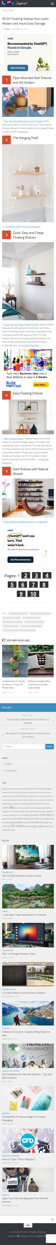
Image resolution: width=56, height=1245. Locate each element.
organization (38, 826)
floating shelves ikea (10, 626)
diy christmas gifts (22, 808)
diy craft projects (36, 808)
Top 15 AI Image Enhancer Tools (18, 953)
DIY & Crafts (8, 10)
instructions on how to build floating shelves (19, 630)
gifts (13, 822)
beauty (21, 800)
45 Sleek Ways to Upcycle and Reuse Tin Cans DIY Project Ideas (13, 684)
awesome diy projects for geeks (16, 789)
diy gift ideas (24, 811)
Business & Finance (11, 1071)
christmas (50, 800)
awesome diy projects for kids (12, 793)
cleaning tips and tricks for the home (34, 804)
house (45, 822)
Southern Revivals (30, 345)
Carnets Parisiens (32, 226)
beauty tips (41, 800)
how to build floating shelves (31, 626)
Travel (5, 911)
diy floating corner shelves (12, 622)
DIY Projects (35, 819)
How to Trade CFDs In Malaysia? (18, 1159)
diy (11, 807)
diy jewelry (34, 811)
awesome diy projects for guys (40, 789)
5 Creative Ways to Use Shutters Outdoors (24, 992)
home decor (35, 822)
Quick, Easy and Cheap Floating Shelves (21, 324)
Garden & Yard (9, 989)
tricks (12, 830)
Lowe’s (24, 131)
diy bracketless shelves (11, 618)
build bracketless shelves (18, 613)
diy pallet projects (22, 818)
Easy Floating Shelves (13, 438)
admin (7, 29)
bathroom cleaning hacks (10, 800)
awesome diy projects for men (32, 793)
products (6, 830)
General (6, 1113)
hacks (19, 822)
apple (4, 789)
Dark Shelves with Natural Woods (19, 522)
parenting (49, 826)
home (25, 822)
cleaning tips (15, 804)
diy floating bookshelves (31, 618)
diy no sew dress (21, 815)
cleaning (5, 803)
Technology (7, 872)
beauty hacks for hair (31, 800)
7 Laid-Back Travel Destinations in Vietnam (24, 914)
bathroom (50, 796)
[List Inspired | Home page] (19, 3)
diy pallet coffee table (40, 815)
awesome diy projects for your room (32, 796)
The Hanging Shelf (12, 226)
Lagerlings (42, 522)
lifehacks (27, 826)
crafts (5, 807)
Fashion (6, 1028)
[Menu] (52, 3)
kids (9, 826)
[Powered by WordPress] (18, 1236)
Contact (8, 764)
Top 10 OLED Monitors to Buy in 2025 (21, 875)
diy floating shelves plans (34, 622)
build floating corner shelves (40, 613)
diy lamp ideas (45, 811)
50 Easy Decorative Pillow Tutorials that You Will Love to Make (39, 684)
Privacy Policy (11, 770)
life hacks (17, 826)
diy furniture (14, 811)
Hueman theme (42, 1236)
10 (33, 594)
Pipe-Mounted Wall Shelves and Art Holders (24, 121)
